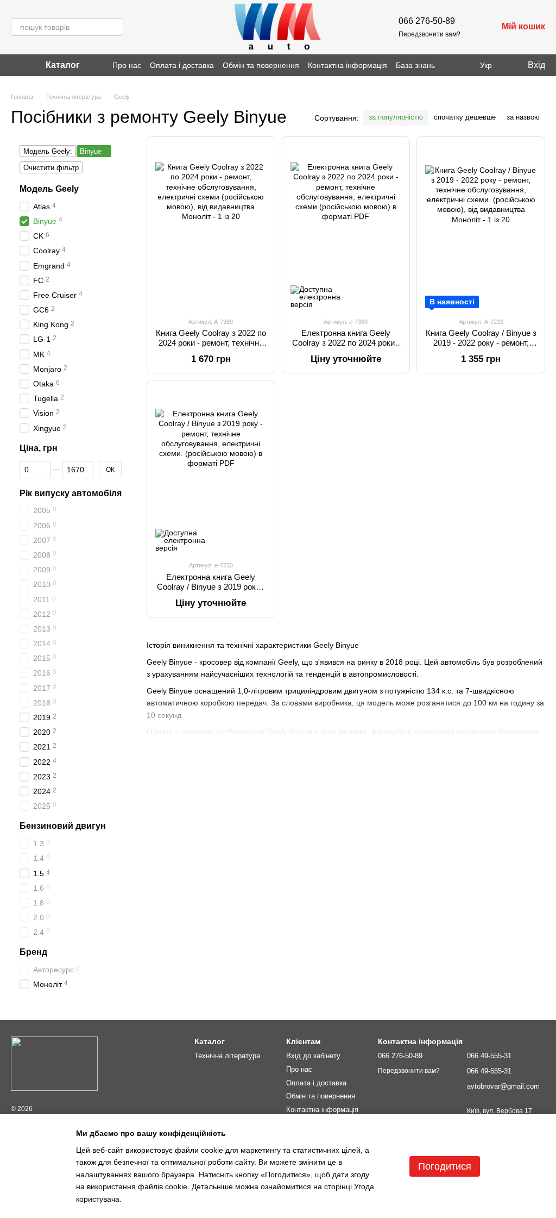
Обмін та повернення (261, 65)
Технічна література (227, 1056)
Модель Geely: (47, 151)
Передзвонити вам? (429, 34)
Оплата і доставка (182, 65)
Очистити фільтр (51, 168)
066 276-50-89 (427, 21)
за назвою (523, 117)
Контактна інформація (347, 65)
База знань (415, 65)
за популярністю (396, 117)
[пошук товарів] (114, 27)
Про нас (126, 65)
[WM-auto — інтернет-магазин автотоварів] (54, 1063)
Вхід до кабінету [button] (313, 1056)
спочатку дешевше (465, 117)
